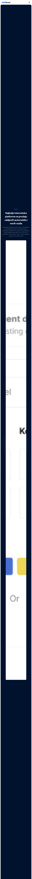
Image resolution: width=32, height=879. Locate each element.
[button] (28, 2)
